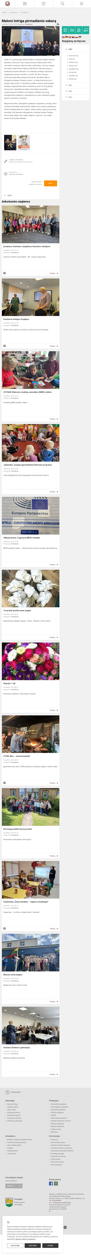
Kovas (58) (73, 72)
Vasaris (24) (73, 76)
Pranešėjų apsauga (57, 1153)
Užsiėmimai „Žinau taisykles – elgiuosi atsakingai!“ (25, 902)
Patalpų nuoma (56, 1129)
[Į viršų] (65, 1227)
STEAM (53, 1115)
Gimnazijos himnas (13, 1112)
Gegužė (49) (73, 66)
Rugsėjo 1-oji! (9, 683)
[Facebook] (51, 1183)
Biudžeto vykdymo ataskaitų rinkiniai (19, 1139)
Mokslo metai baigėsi (12, 975)
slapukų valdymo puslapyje (25, 1239)
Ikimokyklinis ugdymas (58, 1104)
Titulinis (4, 12)
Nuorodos (54, 1139)
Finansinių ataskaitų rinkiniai (16, 1142)
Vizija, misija (11, 1110)
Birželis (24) (73, 62)
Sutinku (50, 1246)
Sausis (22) (73, 79)
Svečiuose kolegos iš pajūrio (16, 319)
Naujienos (14, 12)
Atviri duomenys (56, 1165)
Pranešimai (24, 12)
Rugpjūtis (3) (73, 56)
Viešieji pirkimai (12, 1151)
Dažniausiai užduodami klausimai (62, 1151)
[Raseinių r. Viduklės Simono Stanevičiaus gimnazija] (7, 3)
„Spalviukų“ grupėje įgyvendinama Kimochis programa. (27, 465)
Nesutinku (33, 1246)
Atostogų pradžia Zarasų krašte (17, 829)
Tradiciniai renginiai (13, 1115)
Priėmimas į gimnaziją (14, 1121)
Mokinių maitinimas (57, 1126)
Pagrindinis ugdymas (58, 1110)
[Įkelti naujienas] (24, 3)
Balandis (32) (74, 69)
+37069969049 (56, 1200)
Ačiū (51, 183)
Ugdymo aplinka (12, 1107)
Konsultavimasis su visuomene (61, 1148)
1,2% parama (11, 1153)
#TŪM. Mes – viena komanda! (16, 756)
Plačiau (52, 273)
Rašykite (10, 1186)
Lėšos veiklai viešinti (14, 1145)
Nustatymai (15, 1246)
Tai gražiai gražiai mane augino (17, 610)
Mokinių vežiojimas (57, 1124)
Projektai (10, 1148)
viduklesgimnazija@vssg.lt (62, 1202)
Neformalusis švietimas (59, 1118)
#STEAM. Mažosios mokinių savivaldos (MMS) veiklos (27, 392)
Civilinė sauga (55, 1159)
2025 (70, 85)
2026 (70, 49)
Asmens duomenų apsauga (60, 1145)
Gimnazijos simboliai (14, 1118)
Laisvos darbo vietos (58, 1142)
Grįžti (9, 195)
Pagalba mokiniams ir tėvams (61, 1121)
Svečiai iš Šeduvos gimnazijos (16, 1047)
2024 (70, 91)
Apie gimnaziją (12, 1104)
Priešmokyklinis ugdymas (59, 1107)
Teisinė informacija (57, 1162)
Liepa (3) (72, 59)
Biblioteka (54, 1132)
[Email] (56, 1183)
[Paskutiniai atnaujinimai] (43, 3)
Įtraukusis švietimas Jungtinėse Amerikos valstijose (26, 246)
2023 (70, 97)
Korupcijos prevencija (58, 1156)
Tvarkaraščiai (15, 1092)
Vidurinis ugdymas (57, 1112)
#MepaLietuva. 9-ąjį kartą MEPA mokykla (21, 538)
